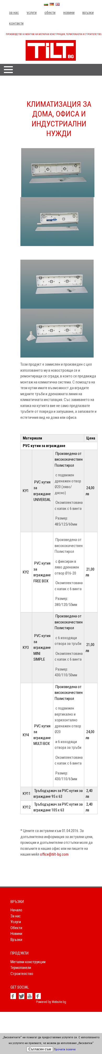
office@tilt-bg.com (54, 854)
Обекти (49, 12)
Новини (69, 12)
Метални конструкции (28, 962)
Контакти (16, 23)
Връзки (88, 12)
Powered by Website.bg (51, 1002)
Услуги (32, 12)
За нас (14, 12)
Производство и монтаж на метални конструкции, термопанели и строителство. (54, 34)
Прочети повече (65, 1049)
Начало (16, 910)
